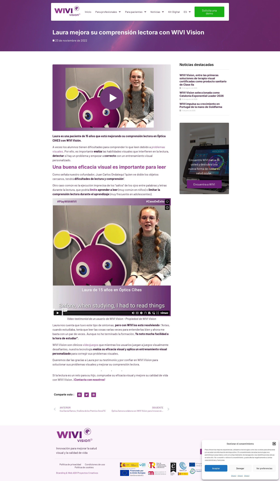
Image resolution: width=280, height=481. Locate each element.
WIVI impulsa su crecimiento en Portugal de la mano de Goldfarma (201, 105)
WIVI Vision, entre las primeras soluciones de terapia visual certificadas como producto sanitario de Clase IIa (203, 80)
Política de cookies (84, 467)
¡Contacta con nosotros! (89, 379)
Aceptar (216, 468)
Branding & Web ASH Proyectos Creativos (77, 472)
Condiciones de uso (95, 464)
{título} (233, 476)
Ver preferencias (264, 468)
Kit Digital (174, 11)
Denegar (240, 468)
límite (94, 189)
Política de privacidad (70, 464)
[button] (274, 443)
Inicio (88, 11)
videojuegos (90, 344)
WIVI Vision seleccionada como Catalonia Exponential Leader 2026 (202, 94)
